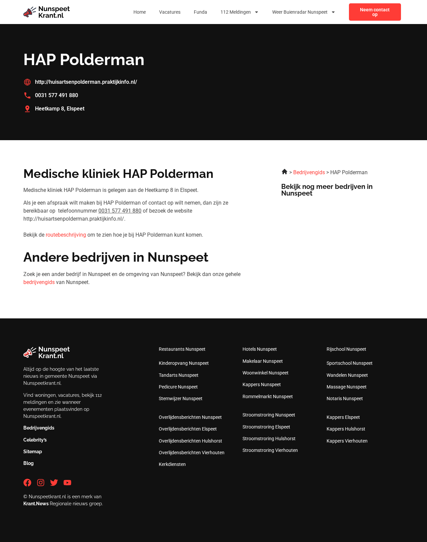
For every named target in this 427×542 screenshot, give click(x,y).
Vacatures (169, 12)
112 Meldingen (236, 12)
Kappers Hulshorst (346, 429)
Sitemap (32, 451)
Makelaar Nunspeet (263, 361)
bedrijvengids (39, 282)
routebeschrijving (66, 235)
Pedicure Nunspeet (178, 386)
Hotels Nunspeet (260, 349)
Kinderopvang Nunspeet (184, 363)
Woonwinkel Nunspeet (266, 372)
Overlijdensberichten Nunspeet (190, 417)
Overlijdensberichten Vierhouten (192, 452)
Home (139, 12)
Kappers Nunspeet (262, 384)
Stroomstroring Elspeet (266, 427)
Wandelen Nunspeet (347, 375)
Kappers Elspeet (343, 417)
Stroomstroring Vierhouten (270, 450)
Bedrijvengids (38, 428)
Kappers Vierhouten (347, 441)
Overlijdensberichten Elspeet (188, 429)
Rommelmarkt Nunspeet (268, 396)
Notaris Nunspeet (345, 398)
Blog (28, 463)
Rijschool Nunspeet (346, 349)
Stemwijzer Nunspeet (180, 398)
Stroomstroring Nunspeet (269, 415)
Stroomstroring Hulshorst (269, 438)
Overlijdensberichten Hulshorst (190, 441)
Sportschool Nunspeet (350, 363)
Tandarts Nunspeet (178, 375)
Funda (200, 12)
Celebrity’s (35, 440)
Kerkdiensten (172, 464)
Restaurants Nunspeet (182, 349)
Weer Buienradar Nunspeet (300, 12)
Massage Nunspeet (347, 386)
